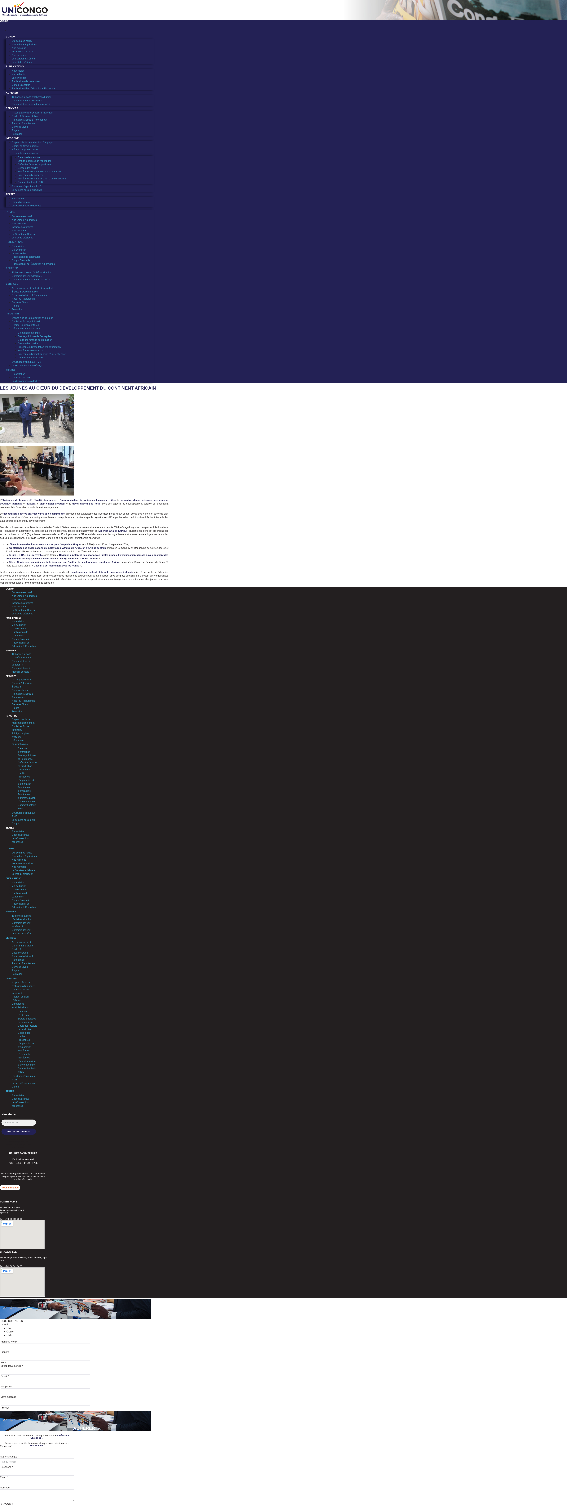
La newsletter (19, 78)
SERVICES (12, 108)
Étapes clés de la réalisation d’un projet (32, 142)
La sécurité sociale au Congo (27, 190)
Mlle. (10, 1335)
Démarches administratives (26, 153)
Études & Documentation (25, 116)
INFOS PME (12, 138)
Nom (3, 1362)
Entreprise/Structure (12, 1366)
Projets (15, 130)
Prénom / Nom (9, 1341)
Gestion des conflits (28, 168)
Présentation (18, 198)
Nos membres (19, 55)
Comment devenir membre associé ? (31, 104)
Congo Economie (21, 85)
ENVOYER (7, 1504)
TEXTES (10, 194)
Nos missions (19, 48)
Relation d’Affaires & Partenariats (29, 119)
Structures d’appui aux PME (26, 186)
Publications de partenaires (26, 81)
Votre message (8, 1397)
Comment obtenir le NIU (30, 182)
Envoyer (5, 1407)
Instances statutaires (22, 51)
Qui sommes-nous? (22, 41)
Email (4, 1477)
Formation (17, 134)
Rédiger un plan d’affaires (25, 149)
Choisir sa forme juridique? (26, 146)
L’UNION (11, 36)
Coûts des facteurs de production (35, 164)
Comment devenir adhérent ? (27, 100)
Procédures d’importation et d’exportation (39, 171)
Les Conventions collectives (26, 205)
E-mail (5, 1376)
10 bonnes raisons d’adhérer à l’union (31, 97)
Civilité (5, 1324)
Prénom (5, 1352)
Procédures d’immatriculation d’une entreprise (42, 178)
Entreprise (6, 1446)
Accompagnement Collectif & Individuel (32, 112)
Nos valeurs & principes (24, 44)
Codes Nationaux (21, 202)
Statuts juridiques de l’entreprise (34, 161)
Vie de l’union (19, 74)
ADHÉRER (12, 92)
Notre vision (18, 71)
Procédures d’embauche (30, 175)
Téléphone (7, 1386)
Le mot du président (22, 62)
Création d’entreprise (29, 157)
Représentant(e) (9, 1456)
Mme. (11, 1331)
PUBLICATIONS (15, 66)
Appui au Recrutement (23, 123)
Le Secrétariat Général (23, 58)
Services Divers (20, 127)
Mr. (10, 1328)
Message (5, 1487)
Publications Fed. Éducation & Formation (33, 88)
